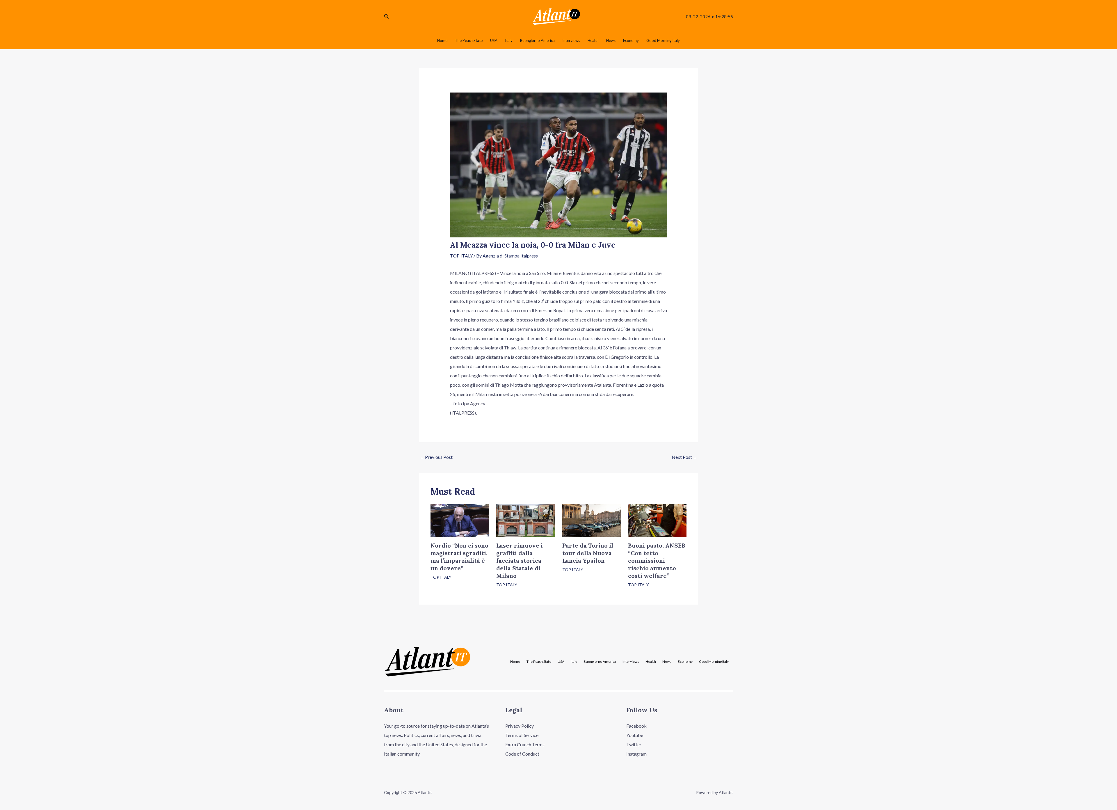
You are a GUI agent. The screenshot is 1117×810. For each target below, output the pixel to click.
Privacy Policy (519, 726)
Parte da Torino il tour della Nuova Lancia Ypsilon (587, 553)
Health (650, 661)
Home (515, 661)
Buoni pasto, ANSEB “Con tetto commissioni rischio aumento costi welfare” (656, 560)
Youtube (634, 735)
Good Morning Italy (714, 661)
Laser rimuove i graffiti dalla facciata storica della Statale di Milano (519, 560)
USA (561, 661)
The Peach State (539, 661)
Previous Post (436, 457)
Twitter (633, 744)
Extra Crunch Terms (525, 744)
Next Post (685, 457)
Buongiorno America (600, 661)
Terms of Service (521, 735)
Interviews (630, 661)
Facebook (636, 726)
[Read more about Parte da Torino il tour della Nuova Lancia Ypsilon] (591, 520)
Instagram (636, 753)
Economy (685, 661)
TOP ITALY (461, 255)
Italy (574, 661)
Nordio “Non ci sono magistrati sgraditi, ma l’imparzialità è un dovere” (459, 557)
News (666, 661)
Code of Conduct (522, 753)
